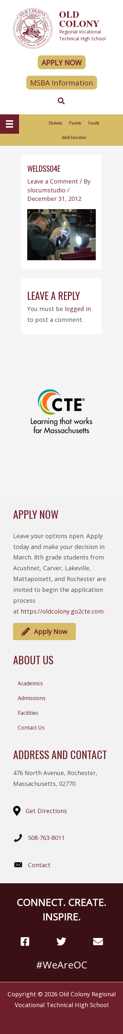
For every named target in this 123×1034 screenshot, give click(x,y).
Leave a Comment (52, 181)
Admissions (32, 698)
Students (55, 123)
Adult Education (74, 137)
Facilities (28, 712)
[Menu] (9, 123)
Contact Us (31, 727)
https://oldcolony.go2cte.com (62, 611)
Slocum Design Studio (72, 1019)
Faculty (93, 123)
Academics (30, 683)
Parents (75, 123)
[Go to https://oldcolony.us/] (61, 28)
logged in (78, 309)
